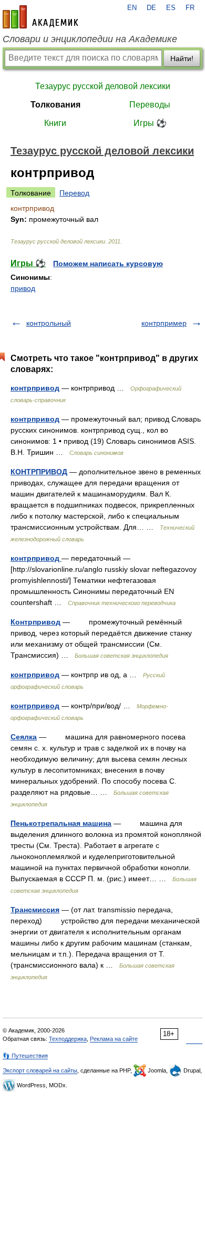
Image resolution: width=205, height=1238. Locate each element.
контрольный (48, 323)
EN (132, 8)
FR (190, 8)
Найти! (181, 58)
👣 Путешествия (25, 1055)
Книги (55, 123)
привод (23, 288)
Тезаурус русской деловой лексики (102, 86)
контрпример (164, 323)
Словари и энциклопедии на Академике (90, 39)
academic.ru (40, 16)
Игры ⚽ (150, 123)
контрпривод (35, 388)
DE (151, 8)
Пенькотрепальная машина (61, 823)
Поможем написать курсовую (108, 263)
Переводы (149, 104)
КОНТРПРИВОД (39, 471)
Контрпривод (35, 622)
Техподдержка (68, 1039)
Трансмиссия (35, 909)
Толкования (55, 104)
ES (171, 8)
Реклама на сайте (114, 1039)
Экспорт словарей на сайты (40, 1070)
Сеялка (24, 737)
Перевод (74, 193)
